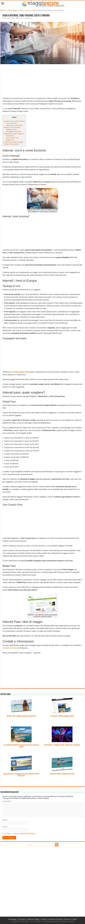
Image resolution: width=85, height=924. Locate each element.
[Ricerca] (56, 844)
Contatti (43, 919)
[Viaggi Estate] (44, 3)
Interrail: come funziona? (14, 125)
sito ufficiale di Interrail (10, 648)
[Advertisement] (42, 81)
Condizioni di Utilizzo (55, 919)
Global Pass (10, 136)
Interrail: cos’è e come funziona (14, 121)
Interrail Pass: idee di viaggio (13, 142)
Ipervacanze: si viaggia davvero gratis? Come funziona (21, 775)
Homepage (12, 919)
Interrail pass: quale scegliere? (14, 133)
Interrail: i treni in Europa (12, 127)
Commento (7, 801)
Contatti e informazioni (11, 144)
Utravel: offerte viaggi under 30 (62, 774)
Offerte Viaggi (12, 10)
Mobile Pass (10, 140)
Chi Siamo (21, 919)
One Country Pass (12, 138)
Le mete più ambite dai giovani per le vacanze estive (21, 746)
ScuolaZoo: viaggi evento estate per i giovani (62, 745)
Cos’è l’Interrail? (11, 123)
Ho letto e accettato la (20, 833)
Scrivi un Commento (25, 18)
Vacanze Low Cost (24, 10)
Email (5, 827)
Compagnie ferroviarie (13, 131)
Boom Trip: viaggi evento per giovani (21, 716)
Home (4, 10)
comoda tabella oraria (20, 372)
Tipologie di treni (11, 129)
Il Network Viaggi (33, 919)
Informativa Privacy (28, 833)
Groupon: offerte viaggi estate (62, 716)
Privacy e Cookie (70, 919)
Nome (5, 820)
